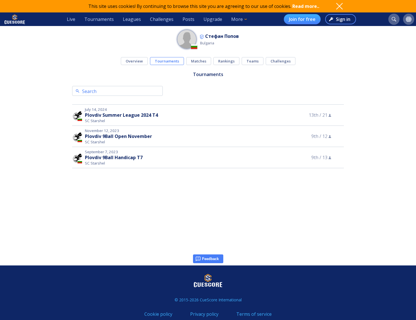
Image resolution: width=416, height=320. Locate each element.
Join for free (302, 19)
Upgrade (212, 19)
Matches (198, 61)
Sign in (343, 19)
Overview (134, 61)
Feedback (210, 259)
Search (89, 91)
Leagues (132, 19)
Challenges (161, 19)
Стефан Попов (222, 36)
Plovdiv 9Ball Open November (118, 136)
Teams (252, 61)
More (237, 19)
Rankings (226, 61)
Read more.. (305, 6)
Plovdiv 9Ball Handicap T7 (114, 157)
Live (71, 19)
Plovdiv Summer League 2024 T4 (121, 115)
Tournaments (99, 19)
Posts (188, 19)
